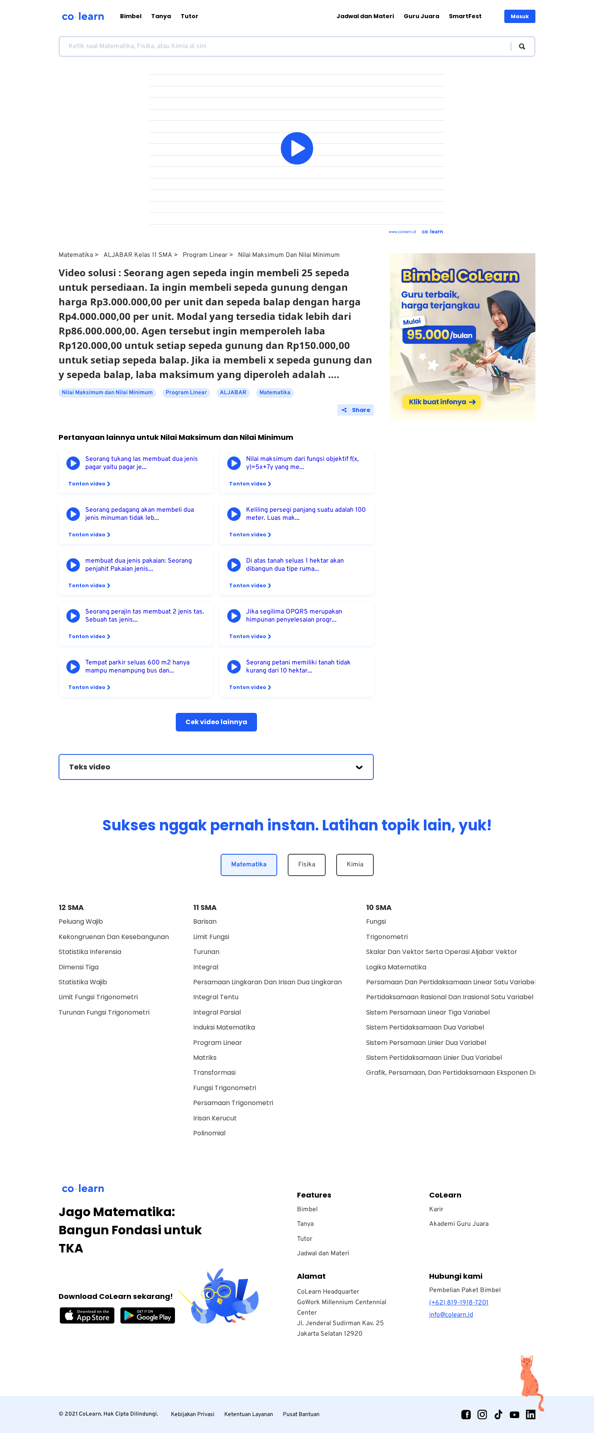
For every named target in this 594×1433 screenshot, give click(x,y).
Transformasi (214, 1072)
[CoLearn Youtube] (514, 1414)
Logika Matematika (396, 967)
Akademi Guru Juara (459, 1224)
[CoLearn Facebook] (466, 1414)
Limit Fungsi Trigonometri (98, 997)
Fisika (306, 865)
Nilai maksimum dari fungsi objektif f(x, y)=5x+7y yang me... (302, 463)
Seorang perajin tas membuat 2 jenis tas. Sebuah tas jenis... (144, 616)
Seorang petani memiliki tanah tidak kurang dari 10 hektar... (298, 667)
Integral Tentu (215, 997)
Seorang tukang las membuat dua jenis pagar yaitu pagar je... (141, 463)
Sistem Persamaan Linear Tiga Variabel (428, 1012)
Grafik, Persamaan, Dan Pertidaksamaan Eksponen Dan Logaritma (471, 1072)
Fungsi (376, 921)
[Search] (518, 46)
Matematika (76, 255)
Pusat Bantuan (301, 1414)
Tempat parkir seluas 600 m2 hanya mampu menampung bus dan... (137, 667)
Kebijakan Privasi (193, 1414)
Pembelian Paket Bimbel (465, 1290)
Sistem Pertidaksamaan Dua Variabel (425, 1027)
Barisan (205, 921)
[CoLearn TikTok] (498, 1414)
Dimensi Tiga (79, 967)
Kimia (355, 865)
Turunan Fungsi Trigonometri (104, 1012)
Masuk (520, 16)
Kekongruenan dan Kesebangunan (114, 936)
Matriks (205, 1057)
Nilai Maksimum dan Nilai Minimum (289, 255)
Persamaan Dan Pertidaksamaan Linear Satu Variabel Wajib (460, 982)
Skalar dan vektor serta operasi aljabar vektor (441, 951)
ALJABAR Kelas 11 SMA (137, 255)
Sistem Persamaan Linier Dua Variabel (426, 1042)
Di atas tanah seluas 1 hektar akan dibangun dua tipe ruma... (295, 565)
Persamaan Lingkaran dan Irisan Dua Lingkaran (267, 982)
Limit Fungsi (211, 936)
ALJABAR (233, 392)
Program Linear (205, 255)
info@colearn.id (451, 1315)
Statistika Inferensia (90, 951)
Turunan (206, 951)
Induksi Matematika (224, 1027)
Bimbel (130, 16)
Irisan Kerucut (215, 1118)
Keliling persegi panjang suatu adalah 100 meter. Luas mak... (306, 514)
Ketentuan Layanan (248, 1414)
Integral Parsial (217, 1012)
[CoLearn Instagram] (482, 1414)
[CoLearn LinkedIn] (530, 1414)
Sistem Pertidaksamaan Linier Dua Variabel (434, 1057)
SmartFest (465, 16)
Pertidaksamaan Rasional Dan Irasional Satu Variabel (449, 997)
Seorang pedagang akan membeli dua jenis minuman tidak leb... (139, 514)
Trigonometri (387, 936)
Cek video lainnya (216, 722)
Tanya (161, 16)
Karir (436, 1210)
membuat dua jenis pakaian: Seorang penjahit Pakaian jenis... (138, 565)
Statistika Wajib (83, 982)
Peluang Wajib (81, 921)
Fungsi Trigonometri (224, 1088)
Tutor (189, 16)
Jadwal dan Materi (365, 16)
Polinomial (209, 1133)
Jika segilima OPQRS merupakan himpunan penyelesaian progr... (294, 616)
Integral (205, 967)
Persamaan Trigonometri (233, 1102)
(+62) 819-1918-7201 (459, 1303)
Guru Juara (421, 16)
